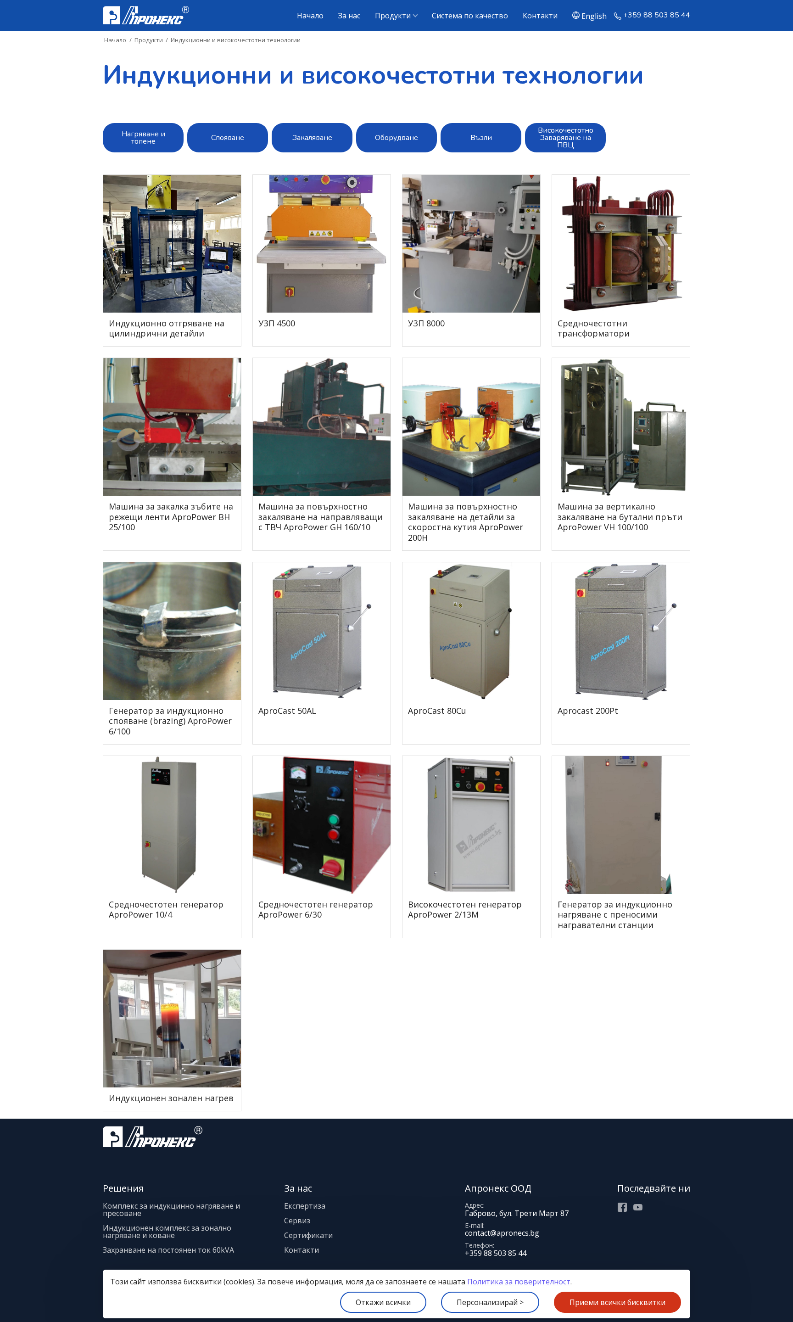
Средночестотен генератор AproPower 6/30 (315, 909)
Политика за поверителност (518, 1282)
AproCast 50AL (287, 711)
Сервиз (297, 1221)
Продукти (393, 15)
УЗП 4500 (276, 323)
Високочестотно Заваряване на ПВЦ (565, 137)
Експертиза (304, 1206)
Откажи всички (383, 1302)
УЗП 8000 (426, 323)
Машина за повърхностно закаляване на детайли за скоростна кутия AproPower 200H (465, 522)
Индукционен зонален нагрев (171, 1098)
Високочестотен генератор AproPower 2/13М (465, 909)
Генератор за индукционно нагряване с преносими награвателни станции (615, 914)
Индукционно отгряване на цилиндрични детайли (166, 328)
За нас (349, 15)
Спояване (227, 138)
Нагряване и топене (143, 137)
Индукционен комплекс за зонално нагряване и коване (167, 1231)
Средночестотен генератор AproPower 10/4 (166, 909)
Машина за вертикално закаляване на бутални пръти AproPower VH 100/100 (620, 516)
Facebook (622, 1207)
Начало (310, 15)
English (594, 15)
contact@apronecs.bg (502, 1233)
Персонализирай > (490, 1302)
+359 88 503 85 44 (656, 15)
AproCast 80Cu (437, 711)
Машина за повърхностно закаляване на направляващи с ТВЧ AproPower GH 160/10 (320, 516)
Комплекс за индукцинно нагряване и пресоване (171, 1209)
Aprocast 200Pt (588, 711)
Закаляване (312, 138)
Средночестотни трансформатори (594, 328)
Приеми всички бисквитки (617, 1302)
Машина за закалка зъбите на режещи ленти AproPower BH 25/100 (171, 516)
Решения (123, 1188)
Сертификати (308, 1235)
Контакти (540, 15)
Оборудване (396, 138)
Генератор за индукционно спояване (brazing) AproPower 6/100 (170, 721)
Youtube (638, 1207)
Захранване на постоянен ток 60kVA (168, 1250)
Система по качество (470, 15)
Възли (481, 138)
